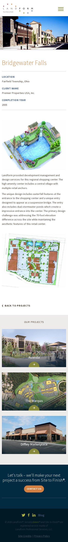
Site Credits (25, 536)
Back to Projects (17, 305)
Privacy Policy (42, 536)
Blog (41, 515)
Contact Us (34, 488)
